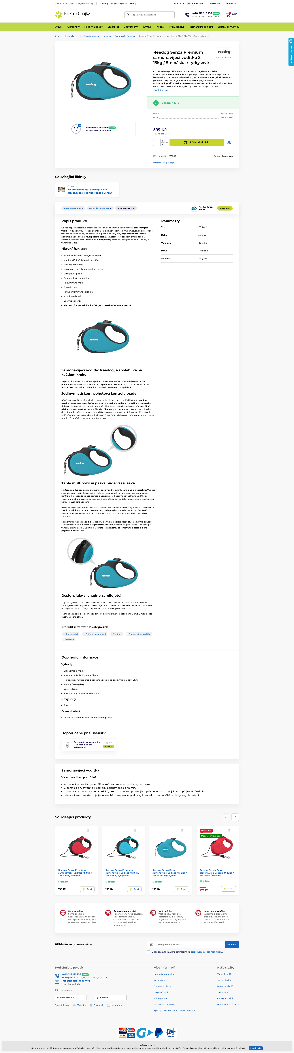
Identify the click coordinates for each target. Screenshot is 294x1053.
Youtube (81, 1005)
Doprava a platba (119, 3)
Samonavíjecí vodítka (125, 36)
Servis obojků (224, 980)
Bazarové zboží (225, 986)
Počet (157, 142)
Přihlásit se (231, 3)
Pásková (69, 639)
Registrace (215, 3)
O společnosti (161, 992)
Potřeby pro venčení (89, 36)
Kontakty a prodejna (164, 974)
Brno (155, 118)
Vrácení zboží (224, 974)
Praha (156, 113)
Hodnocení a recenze (228, 1004)
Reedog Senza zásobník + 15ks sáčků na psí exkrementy (87, 745)
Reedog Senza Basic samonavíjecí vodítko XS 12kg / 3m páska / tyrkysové (170, 873)
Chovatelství (70, 36)
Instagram (116, 1005)
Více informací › (161, 90)
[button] (235, 817)
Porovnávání (198, 3)
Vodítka (107, 36)
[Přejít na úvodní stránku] (72, 15)
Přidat (109, 746)
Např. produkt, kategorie (143, 14)
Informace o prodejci (163, 162)
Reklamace (159, 980)
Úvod (57, 36)
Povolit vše (255, 1048)
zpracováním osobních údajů (206, 951)
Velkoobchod (223, 992)
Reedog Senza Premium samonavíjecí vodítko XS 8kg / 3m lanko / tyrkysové (122, 873)
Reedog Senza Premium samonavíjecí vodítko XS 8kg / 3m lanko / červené (75, 873)
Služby (133, 3)
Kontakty (104, 3)
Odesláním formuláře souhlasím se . (187, 951)
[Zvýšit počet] (162, 141)
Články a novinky (226, 998)
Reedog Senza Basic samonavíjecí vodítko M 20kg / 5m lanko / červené (217, 873)
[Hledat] (127, 14)
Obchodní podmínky (164, 1004)
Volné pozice (160, 998)
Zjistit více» (241, 1048)
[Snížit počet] (162, 144)
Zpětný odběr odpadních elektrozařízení (174, 1010)
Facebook (99, 1005)
